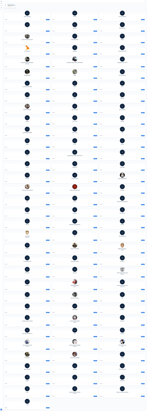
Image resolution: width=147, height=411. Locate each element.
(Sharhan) (122, 39)
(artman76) (75, 213)
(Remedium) (122, 190)
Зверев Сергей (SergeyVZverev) (74, 224)
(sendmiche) (122, 333)
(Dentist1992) (27, 272)
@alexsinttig (75, 346)
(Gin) (122, 132)
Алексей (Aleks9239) (122, 369)
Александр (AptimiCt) (122, 236)
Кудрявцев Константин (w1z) (122, 62)
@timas (122, 346)
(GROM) (74, 98)
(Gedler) (74, 75)
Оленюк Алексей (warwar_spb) (122, 285)
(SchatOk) (122, 224)
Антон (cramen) (74, 121)
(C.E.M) (75, 144)
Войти (145, 1)
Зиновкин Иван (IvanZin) (122, 51)
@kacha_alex (75, 393)
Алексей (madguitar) (27, 16)
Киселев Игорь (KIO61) (75, 248)
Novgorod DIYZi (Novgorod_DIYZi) (27, 39)
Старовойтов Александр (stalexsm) (122, 392)
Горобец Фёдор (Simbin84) (27, 132)
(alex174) (27, 224)
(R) (27, 28)
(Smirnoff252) (27, 285)
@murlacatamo (27, 237)
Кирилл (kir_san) (122, 213)
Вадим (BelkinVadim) (74, 39)
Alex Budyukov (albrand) (75, 261)
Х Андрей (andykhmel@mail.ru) (75, 190)
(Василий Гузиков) (75, 178)
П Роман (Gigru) (27, 357)
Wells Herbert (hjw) (122, 28)
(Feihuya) (74, 16)
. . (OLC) (27, 404)
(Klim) (122, 86)
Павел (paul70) (74, 309)
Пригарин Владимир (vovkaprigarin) (27, 62)
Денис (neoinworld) (27, 369)
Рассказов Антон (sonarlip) (27, 345)
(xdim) (27, 392)
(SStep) (27, 144)
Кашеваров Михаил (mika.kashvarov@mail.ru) (74, 155)
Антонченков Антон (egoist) (74, 357)
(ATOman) (27, 178)
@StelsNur (75, 286)
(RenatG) (122, 155)
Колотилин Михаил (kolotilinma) (122, 201)
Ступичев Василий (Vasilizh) (27, 86)
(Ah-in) (75, 333)
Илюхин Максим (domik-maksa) (122, 272)
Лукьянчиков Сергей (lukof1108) (27, 190)
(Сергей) (122, 357)
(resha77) (74, 86)
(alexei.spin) (75, 272)
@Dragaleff (75, 322)
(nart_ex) (74, 201)
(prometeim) (122, 309)
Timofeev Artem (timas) (122, 345)
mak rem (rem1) (74, 132)
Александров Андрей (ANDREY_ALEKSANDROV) (75, 62)
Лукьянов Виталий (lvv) (27, 261)
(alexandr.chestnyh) (75, 109)
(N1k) (75, 236)
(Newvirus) (122, 98)
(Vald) (27, 201)
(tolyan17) (27, 167)
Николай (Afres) (27, 51)
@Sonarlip (27, 346)
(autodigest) (75, 369)
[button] (1, 11)
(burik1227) (75, 28)
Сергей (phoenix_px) (122, 75)
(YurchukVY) (27, 213)
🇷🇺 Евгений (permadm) (122, 248)
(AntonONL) (27, 98)
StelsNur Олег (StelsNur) (75, 285)
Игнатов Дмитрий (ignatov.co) (27, 333)
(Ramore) (122, 144)
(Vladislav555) (122, 380)
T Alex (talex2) (27, 236)
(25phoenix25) (74, 167)
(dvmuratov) (122, 261)
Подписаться (47, 19)
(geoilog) (27, 121)
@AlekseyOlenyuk (123, 286)
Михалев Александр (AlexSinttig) (74, 345)
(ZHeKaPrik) (27, 248)
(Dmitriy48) (122, 121)
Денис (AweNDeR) (122, 109)
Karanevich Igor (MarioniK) (122, 178)
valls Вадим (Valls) (27, 75)
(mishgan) (27, 380)
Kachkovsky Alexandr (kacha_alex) (74, 392)
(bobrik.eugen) (122, 167)
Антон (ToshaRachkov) (122, 16)
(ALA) (75, 380)
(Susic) (27, 155)
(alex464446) (27, 309)
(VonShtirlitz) (75, 51)
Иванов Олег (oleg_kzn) (27, 109)
